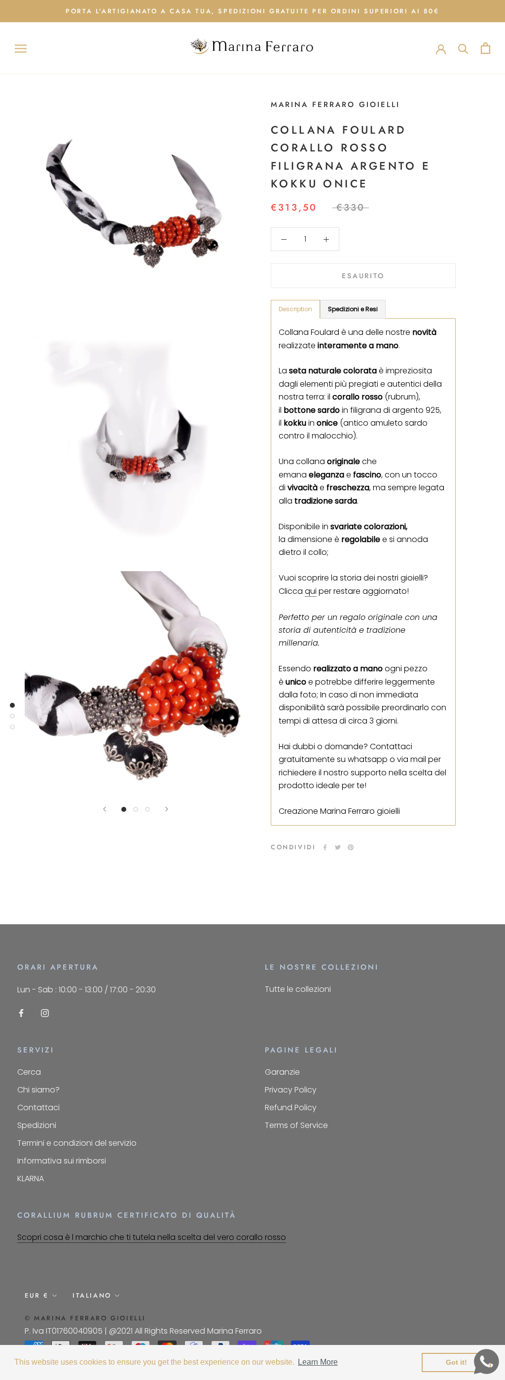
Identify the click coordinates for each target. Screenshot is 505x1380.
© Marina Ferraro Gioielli (85, 1318)
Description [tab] (295, 309)
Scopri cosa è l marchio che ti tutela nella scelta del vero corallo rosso (151, 1237)
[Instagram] (45, 1013)
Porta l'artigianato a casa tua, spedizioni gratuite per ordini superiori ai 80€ (252, 11)
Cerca (29, 1072)
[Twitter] (338, 847)
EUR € (37, 1295)
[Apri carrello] (485, 48)
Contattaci (38, 1107)
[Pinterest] (351, 847)
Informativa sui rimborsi (61, 1160)
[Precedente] (104, 809)
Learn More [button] (318, 1362)
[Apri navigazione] (21, 48)
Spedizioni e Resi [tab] (353, 309)
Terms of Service (296, 1125)
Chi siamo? (38, 1089)
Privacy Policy (291, 1089)
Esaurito (363, 276)
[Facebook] (325, 847)
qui (311, 591)
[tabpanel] (363, 572)
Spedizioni (36, 1125)
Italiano (91, 1295)
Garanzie (282, 1072)
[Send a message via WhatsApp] (486, 1361)
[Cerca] (463, 48)
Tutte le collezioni (298, 989)
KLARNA (30, 1178)
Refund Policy (291, 1107)
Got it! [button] (456, 1362)
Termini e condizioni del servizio (77, 1143)
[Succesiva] (166, 809)
